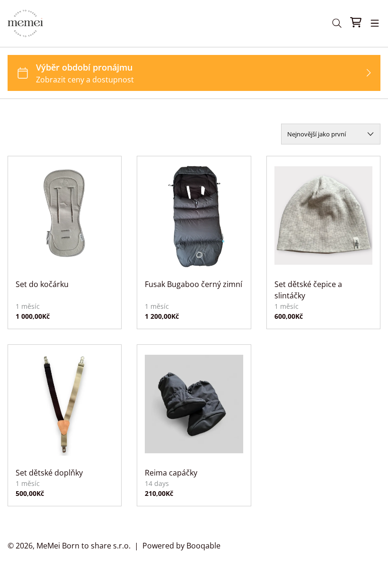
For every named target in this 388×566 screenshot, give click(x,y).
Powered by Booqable (181, 545)
